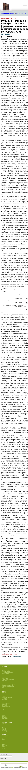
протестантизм (5, 719)
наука (3, 676)
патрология (4, 705)
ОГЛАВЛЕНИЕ (6, 34)
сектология (4, 707)
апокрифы (4, 692)
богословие (4, 698)
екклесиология (5, 702)
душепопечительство (7, 700)
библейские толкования (8, 695)
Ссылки (3, 746)
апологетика (5, 693)
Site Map (4, 749)
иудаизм (4, 716)
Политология (21, 13)
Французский (5, 724)
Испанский (4, 730)
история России (6, 671)
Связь (3, 747)
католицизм (4, 717)
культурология (5, 673)
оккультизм (4, 704)
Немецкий (4, 726)
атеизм (3, 714)
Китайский (4, 731)
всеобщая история (6, 669)
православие (5, 718)
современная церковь (7, 709)
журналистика (5, 670)
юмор (3, 687)
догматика (4, 699)
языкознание (5, 688)
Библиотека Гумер (8, 13)
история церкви (6, 703)
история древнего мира (7, 672)
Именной (4, 736)
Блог (3, 743)
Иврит (3, 727)
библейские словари (7, 697)
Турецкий (4, 729)
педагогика (4, 677)
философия (5, 683)
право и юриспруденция (8, 679)
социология (4, 681)
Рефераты (4, 745)
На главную (4, 667)
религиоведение (6, 706)
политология (5, 678)
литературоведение (6, 674)
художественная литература (9, 684)
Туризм (3, 744)
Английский (4, 723)
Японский (4, 728)
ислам (3, 715)
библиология (5, 696)
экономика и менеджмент (8, 686)
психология (4, 680)
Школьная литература (7, 685)
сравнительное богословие (8, 710)
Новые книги (5, 735)
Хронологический (6, 738)
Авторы (3, 739)
